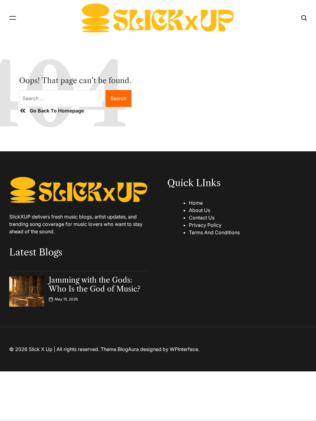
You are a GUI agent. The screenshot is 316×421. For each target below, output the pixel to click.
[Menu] (12, 17)
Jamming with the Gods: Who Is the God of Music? (94, 284)
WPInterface (184, 349)
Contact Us (201, 218)
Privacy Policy (205, 225)
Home (196, 203)
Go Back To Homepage (57, 111)
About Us (199, 210)
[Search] (304, 17)
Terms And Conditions (214, 232)
